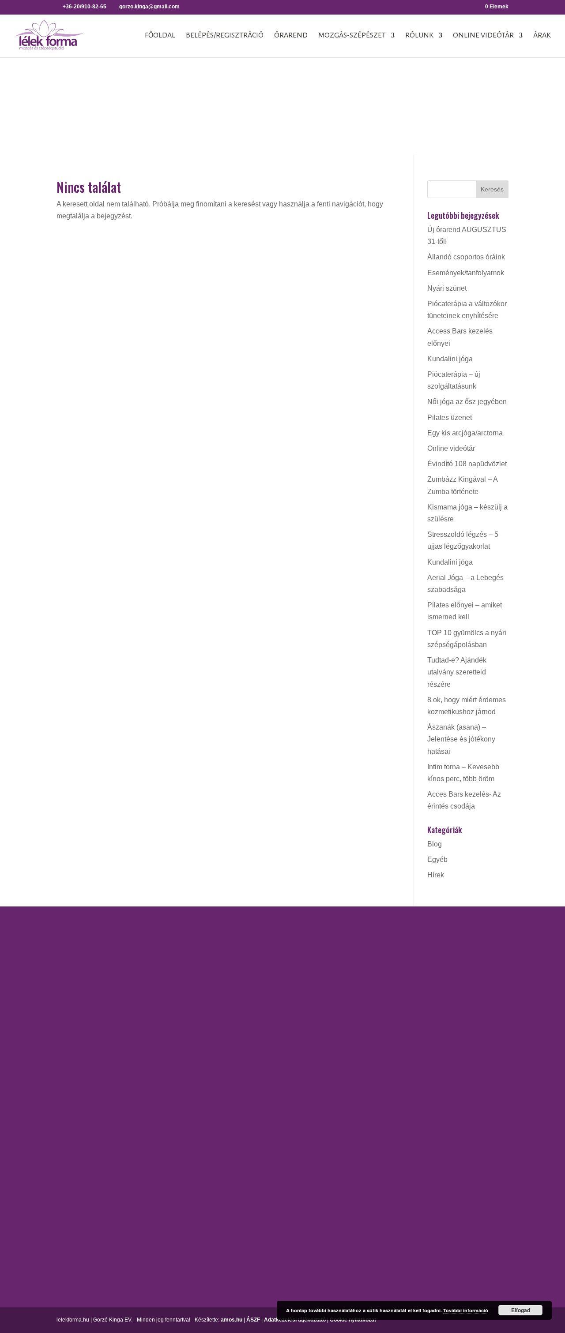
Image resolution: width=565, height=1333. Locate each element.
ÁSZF (253, 1320)
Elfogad (520, 1310)
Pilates (353, 1093)
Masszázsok (457, 982)
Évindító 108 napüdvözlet (467, 464)
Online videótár (483, 35)
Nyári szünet (447, 288)
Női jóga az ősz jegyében (467, 401)
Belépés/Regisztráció (225, 35)
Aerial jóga (264, 936)
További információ (465, 1310)
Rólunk (419, 35)
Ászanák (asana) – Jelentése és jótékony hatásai (461, 739)
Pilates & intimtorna (373, 1108)
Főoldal (160, 35)
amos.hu (231, 1320)
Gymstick (357, 995)
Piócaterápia (458, 998)
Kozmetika (454, 967)
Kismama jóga (269, 1007)
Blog (434, 844)
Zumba (354, 1194)
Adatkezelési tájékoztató (295, 1320)
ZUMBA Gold (363, 1210)
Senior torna (362, 1151)
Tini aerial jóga (270, 1096)
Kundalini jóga (450, 359)
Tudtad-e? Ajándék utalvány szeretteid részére (456, 672)
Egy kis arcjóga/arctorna (465, 433)
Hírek (435, 875)
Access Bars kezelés (470, 936)
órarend (291, 35)
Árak (542, 35)
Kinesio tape (457, 951)
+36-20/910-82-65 (84, 1089)
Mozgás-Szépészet (352, 35)
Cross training (364, 951)
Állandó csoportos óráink (466, 257)
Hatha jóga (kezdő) (277, 1022)
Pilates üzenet (449, 417)
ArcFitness (359, 936)
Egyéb (437, 859)
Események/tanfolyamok (465, 273)
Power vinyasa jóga (278, 1053)
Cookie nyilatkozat (353, 1320)
